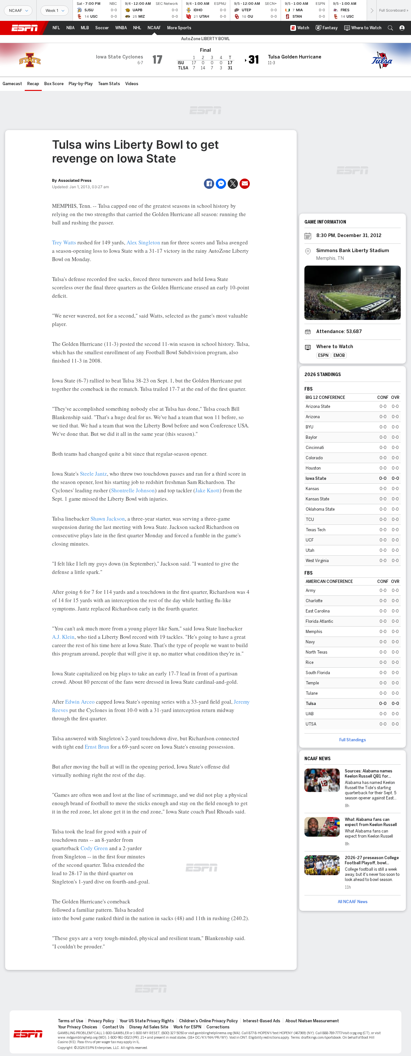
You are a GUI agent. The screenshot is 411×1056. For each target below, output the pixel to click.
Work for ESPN (187, 1027)
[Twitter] (233, 184)
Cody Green (94, 848)
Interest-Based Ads (261, 1021)
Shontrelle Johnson (133, 490)
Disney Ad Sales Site (148, 1027)
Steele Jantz (93, 473)
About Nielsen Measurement (312, 1021)
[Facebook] (209, 184)
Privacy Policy (101, 1021)
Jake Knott (207, 490)
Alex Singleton (143, 242)
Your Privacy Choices (77, 1027)
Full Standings (352, 740)
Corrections (218, 1027)
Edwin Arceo (80, 701)
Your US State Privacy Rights (146, 1021)
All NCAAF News (353, 902)
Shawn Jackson (108, 518)
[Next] (371, 10)
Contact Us (113, 1027)
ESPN (25, 28)
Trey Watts (64, 242)
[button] (390, 28)
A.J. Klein (63, 636)
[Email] (245, 184)
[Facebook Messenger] (221, 184)
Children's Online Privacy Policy (208, 1021)
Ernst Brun (97, 746)
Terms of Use (70, 1021)
